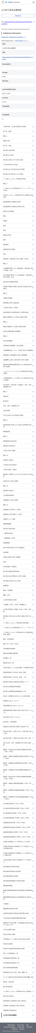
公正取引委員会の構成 (10, 600)
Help (27, 1024)
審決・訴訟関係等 (8, 639)
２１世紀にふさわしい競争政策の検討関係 (16, 623)
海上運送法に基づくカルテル (12, 717)
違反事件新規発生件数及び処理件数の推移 (16, 913)
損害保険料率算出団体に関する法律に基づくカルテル (18, 711)
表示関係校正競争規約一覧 (11, 963)
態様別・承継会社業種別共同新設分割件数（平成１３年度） (18, 757)
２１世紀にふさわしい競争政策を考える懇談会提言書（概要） (18, 633)
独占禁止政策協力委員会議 (11, 571)
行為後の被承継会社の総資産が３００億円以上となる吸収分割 (18, 854)
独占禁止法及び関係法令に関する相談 (14, 576)
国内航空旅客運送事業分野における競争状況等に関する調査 (18, 365)
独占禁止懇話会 (8, 986)
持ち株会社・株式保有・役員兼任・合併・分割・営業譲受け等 (18, 386)
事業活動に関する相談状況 (11, 303)
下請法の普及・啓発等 (10, 469)
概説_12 (5, 505)
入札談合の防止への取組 (10, 307)
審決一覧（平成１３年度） (11, 644)
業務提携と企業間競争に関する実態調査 (15, 355)
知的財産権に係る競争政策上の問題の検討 (16, 312)
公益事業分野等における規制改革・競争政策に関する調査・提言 (18, 269)
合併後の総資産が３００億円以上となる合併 (16, 841)
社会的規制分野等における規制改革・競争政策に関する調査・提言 (18, 276)
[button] (33, 2)
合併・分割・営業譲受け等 (11, 406)
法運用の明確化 (8, 298)
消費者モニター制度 (9, 519)
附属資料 (6, 585)
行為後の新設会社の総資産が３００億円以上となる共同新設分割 (18, 847)
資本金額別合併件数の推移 (11, 866)
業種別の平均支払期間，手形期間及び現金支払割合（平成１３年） (18, 924)
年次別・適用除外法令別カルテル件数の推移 (16, 696)
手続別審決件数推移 (9, 648)
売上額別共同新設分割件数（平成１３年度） (16, 808)
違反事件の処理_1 (8, 460)
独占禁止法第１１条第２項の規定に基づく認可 (17, 738)
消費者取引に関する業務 (10, 500)
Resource (18, 15)
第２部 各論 (7, 145)
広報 (4, 562)
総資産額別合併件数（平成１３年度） (14, 822)
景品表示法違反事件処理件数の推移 (14, 948)
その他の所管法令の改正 (10, 164)
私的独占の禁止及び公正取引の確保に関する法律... (17, 617)
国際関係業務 (7, 524)
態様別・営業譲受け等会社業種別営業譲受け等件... (17, 771)
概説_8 (5, 420)
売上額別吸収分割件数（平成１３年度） (15, 813)
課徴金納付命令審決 (9, 249)
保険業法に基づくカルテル (11, 701)
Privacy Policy (21, 1026)
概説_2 (5, 183)
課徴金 (5, 221)
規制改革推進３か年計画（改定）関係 (14, 672)
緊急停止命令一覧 (8, 663)
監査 (4, 225)
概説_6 (5, 336)
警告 (4, 216)
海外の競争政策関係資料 (10, 967)
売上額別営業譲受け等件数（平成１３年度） (16, 818)
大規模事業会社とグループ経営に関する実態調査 (18, 350)
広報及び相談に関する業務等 (12, 557)
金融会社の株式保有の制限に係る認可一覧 (16, 726)
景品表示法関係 (8, 944)
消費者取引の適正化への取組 (12, 509)
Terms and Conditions (9, 1026)
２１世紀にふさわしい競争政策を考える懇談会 (17, 991)
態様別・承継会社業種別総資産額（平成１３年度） (17, 784)
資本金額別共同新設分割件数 (12, 871)
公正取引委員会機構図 (10, 1015)
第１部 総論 (7, 131)
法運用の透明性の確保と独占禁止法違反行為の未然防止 (18, 287)
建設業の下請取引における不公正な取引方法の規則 (18, 475)
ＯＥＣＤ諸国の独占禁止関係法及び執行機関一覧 (18, 977)
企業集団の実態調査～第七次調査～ (14, 345)
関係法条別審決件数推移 (10, 653)
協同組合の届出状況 (9, 446)
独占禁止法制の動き (9, 150)
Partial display (19, 40)
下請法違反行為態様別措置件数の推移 (14, 918)
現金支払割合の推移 (9, 934)
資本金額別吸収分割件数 (10, 876)
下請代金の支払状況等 (10, 465)
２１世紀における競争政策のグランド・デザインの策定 (18, 189)
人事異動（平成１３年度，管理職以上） (15, 604)
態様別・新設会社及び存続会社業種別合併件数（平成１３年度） (17, 750)
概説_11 (5, 486)
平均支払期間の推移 (9, 929)
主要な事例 (6, 410)
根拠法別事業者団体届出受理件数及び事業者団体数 (18, 891)
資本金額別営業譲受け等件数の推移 (14, 881)
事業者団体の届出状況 (10, 441)
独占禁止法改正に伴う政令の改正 (13, 160)
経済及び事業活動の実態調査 (12, 331)
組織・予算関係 (8, 590)
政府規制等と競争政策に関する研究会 (14, 1001)
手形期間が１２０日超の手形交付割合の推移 (16, 939)
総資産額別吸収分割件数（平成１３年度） (16, 832)
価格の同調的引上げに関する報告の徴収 (15, 317)
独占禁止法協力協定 (9, 528)
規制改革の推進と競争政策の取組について (16, 682)
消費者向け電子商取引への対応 (12, 514)
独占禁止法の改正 (8, 155)
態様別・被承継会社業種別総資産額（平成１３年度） (18, 791)
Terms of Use (20, 1024)
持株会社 (6, 396)
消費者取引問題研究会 (10, 1010)
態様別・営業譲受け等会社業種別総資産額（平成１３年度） (18, 798)
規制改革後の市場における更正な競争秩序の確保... (17, 426)
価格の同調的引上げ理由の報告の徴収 (14, 326)
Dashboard (15, 1028)
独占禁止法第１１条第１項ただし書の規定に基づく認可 (18, 732)
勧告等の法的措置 (8, 211)
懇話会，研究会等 (8, 982)
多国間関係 (6, 543)
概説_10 (5, 455)
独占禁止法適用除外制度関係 (12, 686)
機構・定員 (6, 595)
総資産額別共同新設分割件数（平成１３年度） (17, 827)
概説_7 (5, 391)
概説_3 (5, 263)
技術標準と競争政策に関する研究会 (14, 1005)
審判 (4, 240)
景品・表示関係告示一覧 (10, 953)
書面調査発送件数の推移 (10, 908)
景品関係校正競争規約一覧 (11, 958)
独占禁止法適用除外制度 (10, 282)
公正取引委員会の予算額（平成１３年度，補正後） (17, 610)
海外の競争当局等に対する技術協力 (14, 547)
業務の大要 (6, 141)
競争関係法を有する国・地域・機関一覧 (15, 972)
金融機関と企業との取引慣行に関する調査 (16, 360)
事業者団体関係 (8, 885)
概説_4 (5, 293)
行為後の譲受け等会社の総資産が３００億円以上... (17, 861)
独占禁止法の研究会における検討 (13, 174)
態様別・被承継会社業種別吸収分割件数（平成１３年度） (18, 764)
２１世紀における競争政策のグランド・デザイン (18, 627)
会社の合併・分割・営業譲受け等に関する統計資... (17, 744)
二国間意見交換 (8, 533)
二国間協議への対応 (9, 538)
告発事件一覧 (7, 658)
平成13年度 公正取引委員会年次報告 (14, 126)
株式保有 (6, 401)
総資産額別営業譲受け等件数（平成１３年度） (17, 837)
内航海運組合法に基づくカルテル (13, 705)
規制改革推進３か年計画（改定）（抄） (15, 677)
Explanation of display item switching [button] (12, 37)
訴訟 (4, 254)
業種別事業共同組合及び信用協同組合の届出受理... (17, 898)
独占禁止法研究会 (8, 996)
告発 (4, 230)
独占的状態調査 (8, 341)
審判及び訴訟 (7, 235)
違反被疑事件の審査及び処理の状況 (14, 206)
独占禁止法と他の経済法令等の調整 (14, 169)
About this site (11, 1024)
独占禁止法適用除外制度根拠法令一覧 (14, 691)
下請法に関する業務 (9, 450)
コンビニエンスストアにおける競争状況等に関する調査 (18, 372)
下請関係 (6, 904)
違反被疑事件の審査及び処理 (12, 202)
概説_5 (5, 322)
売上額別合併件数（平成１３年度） (14, 803)
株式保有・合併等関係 (10, 722)
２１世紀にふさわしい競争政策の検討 (14, 179)
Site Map (22, 1028)
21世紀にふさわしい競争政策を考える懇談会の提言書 (18, 196)
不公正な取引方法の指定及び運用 (13, 415)
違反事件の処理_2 (8, 490)
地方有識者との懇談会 (10, 566)
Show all (26, 40)
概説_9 (5, 436)
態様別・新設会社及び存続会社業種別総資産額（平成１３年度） (17, 777)
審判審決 (6, 244)
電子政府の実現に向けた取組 (12, 581)
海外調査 (6, 552)
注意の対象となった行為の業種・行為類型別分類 (18, 667)
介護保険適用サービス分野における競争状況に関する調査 (18, 379)
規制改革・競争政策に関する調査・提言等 (16, 259)
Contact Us (29, 1026)
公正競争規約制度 (8, 495)
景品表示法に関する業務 (10, 481)
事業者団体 (6, 431)
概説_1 (5, 136)
